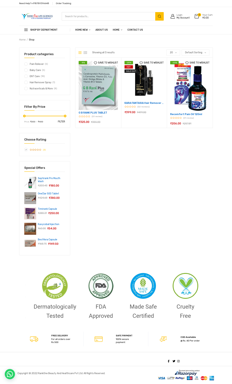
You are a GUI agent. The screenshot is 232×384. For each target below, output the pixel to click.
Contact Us (135, 29)
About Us (101, 29)
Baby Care (35, 70)
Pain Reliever (37, 64)
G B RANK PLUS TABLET (93, 112)
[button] (10, 374)
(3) (44, 150)
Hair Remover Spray (40, 82)
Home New (81, 29)
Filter (61, 121)
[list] (85, 53)
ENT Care (35, 76)
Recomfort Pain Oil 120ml (186, 114)
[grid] (80, 53)
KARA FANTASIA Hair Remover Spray (144, 103)
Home (116, 29)
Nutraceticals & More (41, 88)
